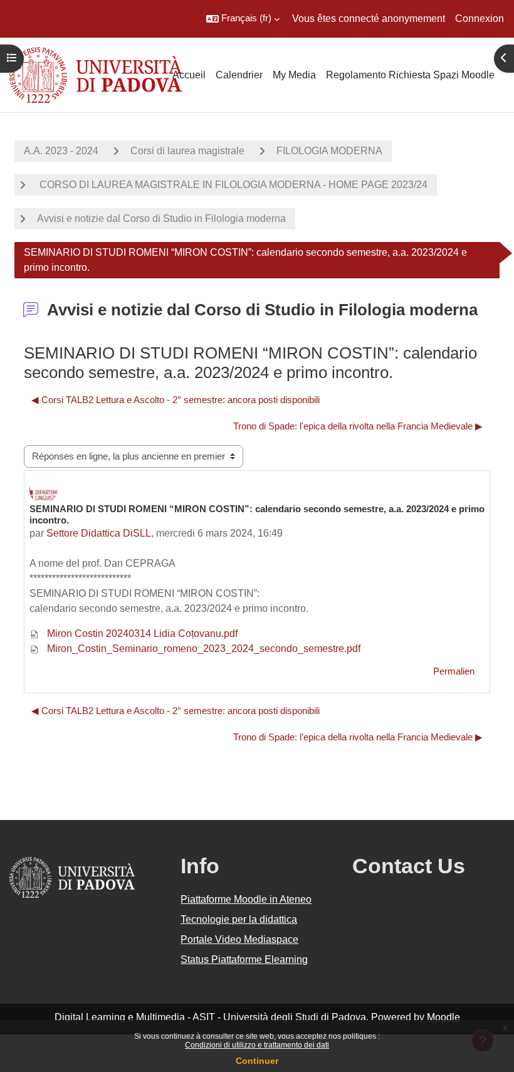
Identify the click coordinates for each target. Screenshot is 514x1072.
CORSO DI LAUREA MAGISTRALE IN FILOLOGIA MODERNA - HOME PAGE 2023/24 (232, 184)
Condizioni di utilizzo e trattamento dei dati (257, 1045)
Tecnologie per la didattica (239, 919)
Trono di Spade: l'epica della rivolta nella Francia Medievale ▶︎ (358, 426)
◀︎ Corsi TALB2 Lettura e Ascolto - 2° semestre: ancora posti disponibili (175, 400)
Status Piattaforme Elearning (244, 959)
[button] (243, 19)
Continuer (257, 1061)
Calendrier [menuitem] (239, 75)
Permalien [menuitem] (454, 671)
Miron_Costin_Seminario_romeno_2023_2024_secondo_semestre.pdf (202, 648)
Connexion (479, 18)
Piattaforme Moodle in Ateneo (246, 899)
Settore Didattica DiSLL (98, 533)
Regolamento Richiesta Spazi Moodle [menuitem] (410, 75)
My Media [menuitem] (294, 75)
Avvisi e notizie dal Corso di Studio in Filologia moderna (161, 218)
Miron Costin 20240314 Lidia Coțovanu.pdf (141, 633)
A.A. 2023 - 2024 (61, 150)
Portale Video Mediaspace (239, 939)
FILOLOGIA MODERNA (329, 150)
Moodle (443, 1017)
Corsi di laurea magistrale (187, 150)
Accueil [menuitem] (189, 75)
